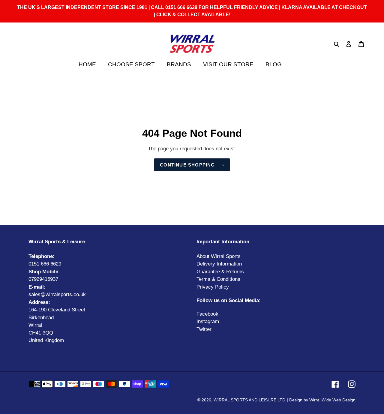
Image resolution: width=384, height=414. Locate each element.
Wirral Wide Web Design (332, 400)
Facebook (207, 314)
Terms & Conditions (218, 279)
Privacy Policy (212, 287)
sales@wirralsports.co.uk (57, 294)
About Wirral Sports (218, 256)
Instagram (207, 321)
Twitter (204, 329)
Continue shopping (187, 164)
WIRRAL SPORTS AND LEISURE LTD (249, 400)
